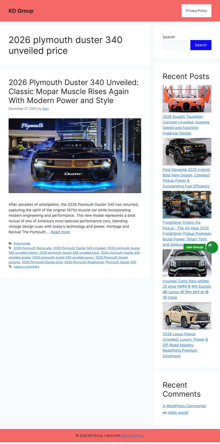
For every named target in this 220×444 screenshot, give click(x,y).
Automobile (22, 243)
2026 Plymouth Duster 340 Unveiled (79, 248)
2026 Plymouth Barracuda (32, 248)
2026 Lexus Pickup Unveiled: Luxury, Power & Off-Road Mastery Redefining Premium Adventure (185, 345)
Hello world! (178, 412)
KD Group (21, 11)
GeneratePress (132, 435)
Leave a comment (26, 266)
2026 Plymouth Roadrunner (84, 262)
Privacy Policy (196, 11)
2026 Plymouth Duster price (42, 262)
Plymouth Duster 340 (120, 262)
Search (169, 37)
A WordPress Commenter (184, 406)
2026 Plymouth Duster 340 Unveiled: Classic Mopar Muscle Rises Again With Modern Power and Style (74, 91)
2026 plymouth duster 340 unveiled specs (63, 257)
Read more (60, 232)
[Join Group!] (212, 247)
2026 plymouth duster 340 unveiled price (69, 252)
